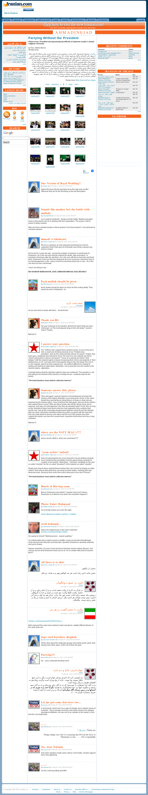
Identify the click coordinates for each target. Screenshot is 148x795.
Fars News (91, 80)
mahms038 (50, 167)
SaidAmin (132, 55)
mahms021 (35, 96)
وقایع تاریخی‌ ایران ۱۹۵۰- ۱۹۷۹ (12, 76)
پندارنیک (45, 705)
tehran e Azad (47, 241)
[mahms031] (65, 124)
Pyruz (5, 98)
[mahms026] (50, 107)
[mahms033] (35, 141)
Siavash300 (47, 216)
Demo (81, 585)
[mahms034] (50, 141)
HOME (7, 20)
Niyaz (5, 94)
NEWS (65, 20)
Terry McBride (47, 435)
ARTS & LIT (43, 20)
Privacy (66, 792)
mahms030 (50, 130)
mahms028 (80, 116)
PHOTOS (29, 20)
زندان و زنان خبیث (19, 50)
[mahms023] (65, 90)
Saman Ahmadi (134, 53)
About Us (57, 789)
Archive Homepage (86, 792)
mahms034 (50, 147)
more (24, 85)
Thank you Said (103, 58)
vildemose (46, 284)
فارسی (141, 20)
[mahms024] (80, 90)
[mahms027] (65, 107)
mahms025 (35, 113)
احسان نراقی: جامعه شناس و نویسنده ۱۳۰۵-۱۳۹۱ (106, 86)
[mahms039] (65, 158)
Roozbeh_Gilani (48, 346)
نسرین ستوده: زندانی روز (106, 77)
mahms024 (80, 96)
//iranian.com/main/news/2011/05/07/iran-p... (45, 621)
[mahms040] (80, 158)
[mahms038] (50, 160)
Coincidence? (102, 51)
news (22, 115)
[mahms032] (80, 124)
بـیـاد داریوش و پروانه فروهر (12, 78)
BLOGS (91, 20)
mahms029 (35, 130)
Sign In (7, 13)
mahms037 (35, 164)
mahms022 (50, 96)
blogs (14, 115)
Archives (35, 789)
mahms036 (80, 147)
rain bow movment (49, 639)
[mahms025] (35, 107)
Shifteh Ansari (47, 506)
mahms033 (35, 147)
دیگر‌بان (93, 54)
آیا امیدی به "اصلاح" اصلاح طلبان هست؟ (17, 56)
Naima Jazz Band (9, 96)
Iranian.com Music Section (17, 103)
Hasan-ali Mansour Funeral (12, 83)
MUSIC (17, 20)
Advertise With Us (81, 789)
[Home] (17, 7)
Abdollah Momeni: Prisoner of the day (104, 98)
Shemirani (79, 305)
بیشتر (24, 64)
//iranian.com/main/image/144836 (54, 532)
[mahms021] (35, 90)
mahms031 (65, 130)
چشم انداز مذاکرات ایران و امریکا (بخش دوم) (16, 60)
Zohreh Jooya (8, 101)
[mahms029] (35, 124)
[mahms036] (80, 141)
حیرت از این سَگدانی (104, 56)
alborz (131, 58)
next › (71, 84)
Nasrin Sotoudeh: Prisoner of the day (104, 89)
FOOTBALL (78, 20)
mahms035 (65, 147)
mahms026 (50, 113)
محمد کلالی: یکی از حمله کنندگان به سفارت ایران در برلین (106, 104)
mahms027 (65, 113)
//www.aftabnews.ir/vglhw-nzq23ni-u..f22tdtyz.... (59, 514)
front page (6, 118)
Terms (58, 792)
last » (77, 84)
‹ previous (55, 84)
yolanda (45, 726)
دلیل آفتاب (22, 52)
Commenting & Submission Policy (102, 789)
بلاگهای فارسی (22, 120)
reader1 (45, 657)
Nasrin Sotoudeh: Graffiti (106, 92)
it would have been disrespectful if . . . (110, 53)
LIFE (56, 20)
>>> (58, 76)
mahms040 (80, 164)
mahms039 (65, 164)
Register (14, 13)
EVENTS (103, 20)
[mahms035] (65, 141)
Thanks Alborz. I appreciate (107, 55)
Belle (5, 99)
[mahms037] (35, 158)
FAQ (74, 792)
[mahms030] (50, 124)
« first (47, 84)
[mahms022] (50, 90)
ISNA (77, 80)
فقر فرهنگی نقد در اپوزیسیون (15, 48)
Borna (82, 80)
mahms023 (65, 96)
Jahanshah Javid (48, 526)
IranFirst (80, 612)
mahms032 (80, 130)
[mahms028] (80, 109)
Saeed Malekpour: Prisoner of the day (104, 79)
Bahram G (46, 322)
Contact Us (68, 789)
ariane (45, 186)
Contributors (46, 789)
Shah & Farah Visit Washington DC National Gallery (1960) (13, 80)
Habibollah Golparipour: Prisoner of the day (106, 108)
